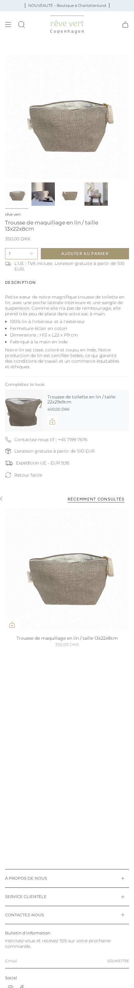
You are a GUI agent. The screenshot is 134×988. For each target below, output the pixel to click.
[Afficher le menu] (8, 24)
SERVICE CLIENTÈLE (26, 896)
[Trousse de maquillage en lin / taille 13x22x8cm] (67, 570)
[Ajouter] (52, 421)
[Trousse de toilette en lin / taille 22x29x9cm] (23, 410)
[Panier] (125, 24)
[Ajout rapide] (12, 624)
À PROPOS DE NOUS (26, 878)
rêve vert (13, 214)
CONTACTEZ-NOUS (24, 914)
